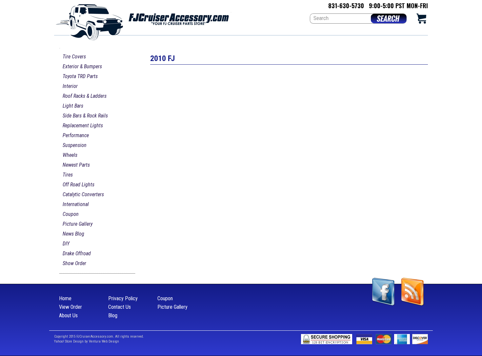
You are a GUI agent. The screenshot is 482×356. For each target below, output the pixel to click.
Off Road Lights (78, 184)
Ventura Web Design (104, 341)
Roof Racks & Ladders (85, 96)
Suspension (75, 145)
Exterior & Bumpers (82, 66)
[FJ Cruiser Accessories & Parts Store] (142, 20)
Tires (68, 175)
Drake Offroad (77, 253)
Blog (112, 315)
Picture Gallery (77, 224)
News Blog (73, 234)
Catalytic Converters (83, 194)
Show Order (74, 263)
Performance (76, 135)
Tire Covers (74, 56)
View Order (70, 307)
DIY (66, 244)
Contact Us (119, 307)
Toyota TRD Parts (80, 76)
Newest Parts (76, 165)
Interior (70, 86)
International (76, 204)
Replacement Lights (83, 125)
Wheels (70, 155)
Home (65, 298)
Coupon (71, 214)
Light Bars (73, 106)
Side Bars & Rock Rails (85, 116)
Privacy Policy (123, 298)
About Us (68, 315)
